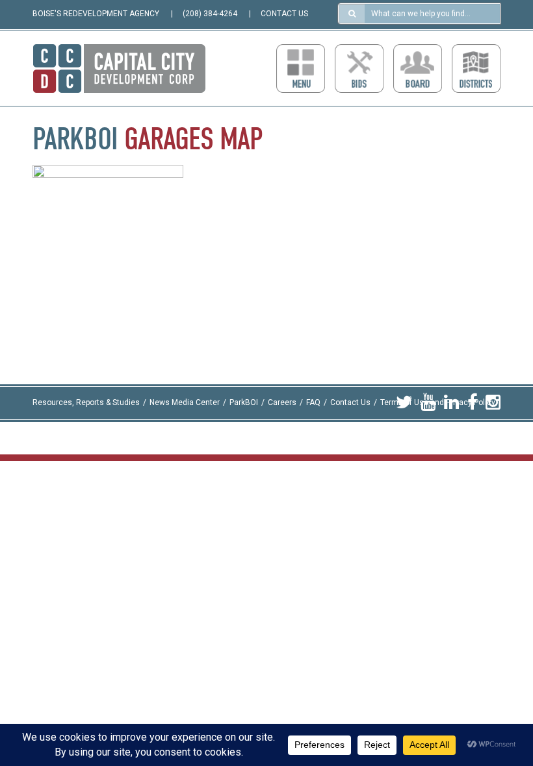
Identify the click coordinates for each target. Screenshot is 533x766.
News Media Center (185, 402)
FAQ (313, 402)
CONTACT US (284, 13)
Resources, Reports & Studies (86, 402)
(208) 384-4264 (210, 13)
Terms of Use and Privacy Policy (437, 402)
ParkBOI (243, 402)
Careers (282, 402)
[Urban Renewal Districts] (476, 68)
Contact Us (350, 402)
